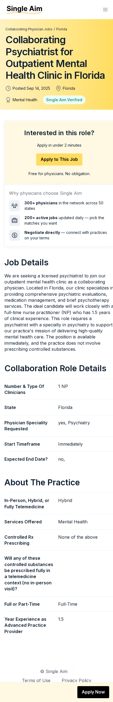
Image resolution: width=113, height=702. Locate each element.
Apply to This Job (59, 159)
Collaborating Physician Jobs (28, 29)
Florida (61, 29)
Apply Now (93, 692)
